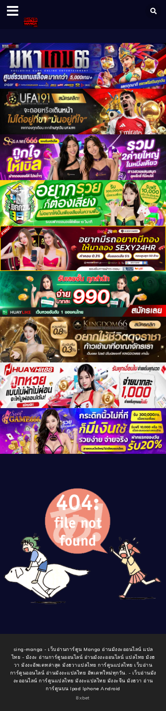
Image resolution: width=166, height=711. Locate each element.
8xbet (83, 698)
